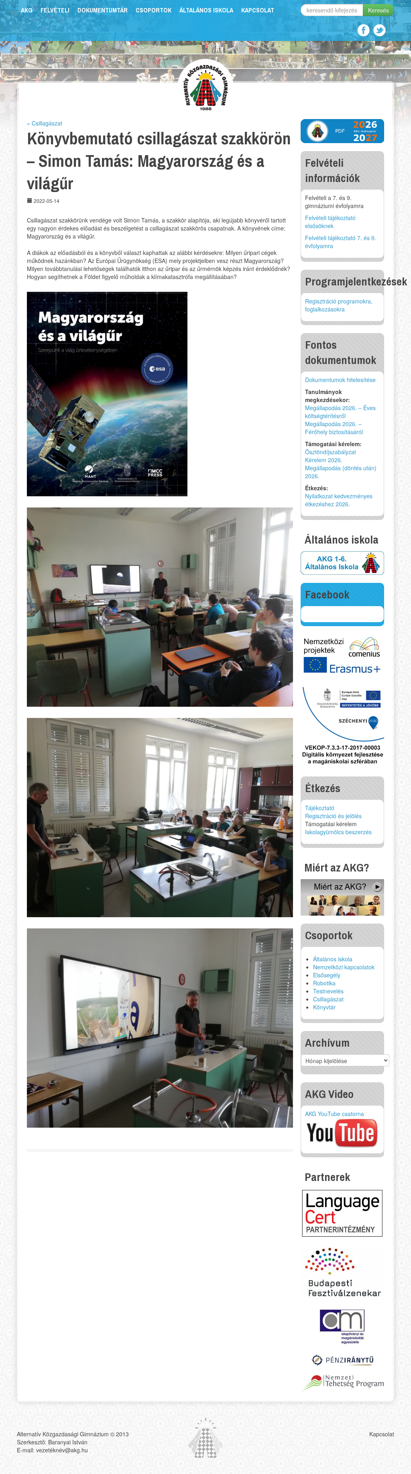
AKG (27, 10)
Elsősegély (326, 975)
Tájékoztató (319, 808)
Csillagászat (328, 999)
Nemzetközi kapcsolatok (343, 967)
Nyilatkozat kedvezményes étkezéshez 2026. (338, 500)
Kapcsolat (257, 10)
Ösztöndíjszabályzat (330, 452)
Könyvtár (324, 1007)
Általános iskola (206, 10)
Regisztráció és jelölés (333, 816)
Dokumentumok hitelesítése (340, 380)
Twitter (379, 30)
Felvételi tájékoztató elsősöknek (330, 222)
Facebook (363, 30)
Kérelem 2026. (323, 460)
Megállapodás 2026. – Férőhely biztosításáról (334, 428)
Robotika (324, 983)
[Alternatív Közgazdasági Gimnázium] (205, 86)
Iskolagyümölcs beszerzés (338, 832)
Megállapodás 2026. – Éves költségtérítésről (340, 412)
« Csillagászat (44, 123)
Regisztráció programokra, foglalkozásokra (338, 305)
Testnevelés (328, 991)
